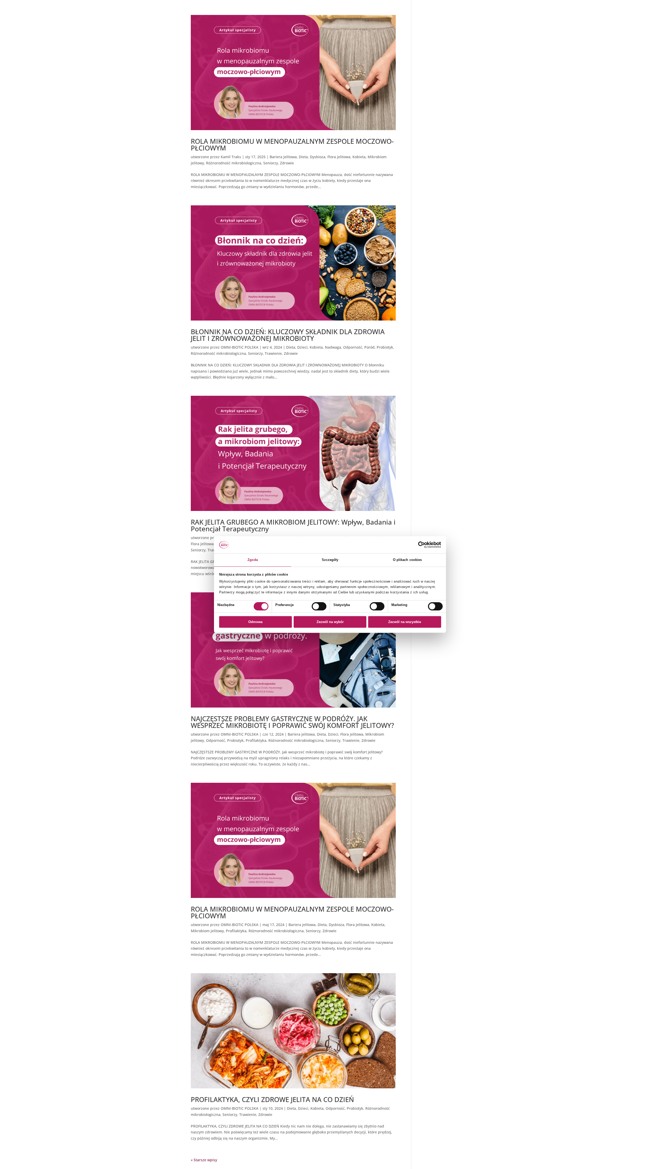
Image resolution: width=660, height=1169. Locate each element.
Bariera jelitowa (283, 156)
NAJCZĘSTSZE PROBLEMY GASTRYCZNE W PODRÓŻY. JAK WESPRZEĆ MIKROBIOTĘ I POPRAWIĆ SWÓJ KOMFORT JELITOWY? (292, 722)
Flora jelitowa (338, 156)
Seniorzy (270, 163)
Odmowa (255, 622)
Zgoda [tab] (253, 560)
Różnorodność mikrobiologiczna (233, 163)
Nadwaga (333, 347)
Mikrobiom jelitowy (207, 930)
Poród (369, 347)
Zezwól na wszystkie (404, 622)
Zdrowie (287, 163)
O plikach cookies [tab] (407, 560)
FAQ (422, 30)
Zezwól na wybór (330, 622)
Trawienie (273, 353)
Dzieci (302, 347)
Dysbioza (317, 156)
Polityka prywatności (437, 17)
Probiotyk (385, 347)
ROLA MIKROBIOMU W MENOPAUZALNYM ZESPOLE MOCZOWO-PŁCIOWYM (292, 145)
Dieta (303, 156)
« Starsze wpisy (204, 1159)
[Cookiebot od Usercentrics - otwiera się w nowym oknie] (418, 544)
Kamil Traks (231, 156)
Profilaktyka (256, 740)
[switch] (319, 606)
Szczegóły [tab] (330, 560)
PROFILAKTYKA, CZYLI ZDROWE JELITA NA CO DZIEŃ (272, 1099)
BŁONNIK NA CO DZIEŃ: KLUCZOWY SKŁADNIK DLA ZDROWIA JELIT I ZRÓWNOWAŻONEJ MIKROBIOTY (288, 335)
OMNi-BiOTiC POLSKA (239, 347)
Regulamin (428, 24)
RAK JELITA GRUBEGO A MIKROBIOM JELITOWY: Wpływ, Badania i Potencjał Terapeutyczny (293, 525)
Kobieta (359, 156)
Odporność (352, 347)
